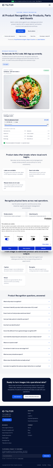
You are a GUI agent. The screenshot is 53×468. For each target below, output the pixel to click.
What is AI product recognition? (12, 301)
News (29, 433)
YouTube (44, 465)
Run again (5, 64)
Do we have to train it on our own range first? (16, 348)
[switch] (20, 239)
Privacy (49, 465)
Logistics (30, 416)
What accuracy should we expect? (13, 354)
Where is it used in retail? (11, 342)
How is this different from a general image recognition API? (20, 331)
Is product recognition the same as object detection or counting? (22, 366)
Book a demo (31, 31)
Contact (30, 435)
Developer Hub (5, 440)
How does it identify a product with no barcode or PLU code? (21, 307)
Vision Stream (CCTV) (7, 433)
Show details (45, 244)
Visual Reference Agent (20, 39)
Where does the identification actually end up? (17, 360)
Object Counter (31, 39)
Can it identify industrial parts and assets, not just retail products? (23, 337)
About (29, 427)
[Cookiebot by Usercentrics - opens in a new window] (45, 219)
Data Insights (5, 438)
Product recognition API (8, 430)
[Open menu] (49, 5)
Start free (20, 31)
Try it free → (39, 1)
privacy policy (20, 458)
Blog (29, 430)
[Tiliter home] (7, 5)
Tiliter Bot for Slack (6, 443)
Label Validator (41, 39)
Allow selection (26, 248)
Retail (29, 413)
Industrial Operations (33, 418)
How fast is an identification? (12, 325)
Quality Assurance (6, 435)
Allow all (43, 248)
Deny (9, 248)
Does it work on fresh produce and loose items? (17, 313)
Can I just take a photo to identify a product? (16, 319)
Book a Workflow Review (32, 396)
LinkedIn (39, 465)
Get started (17, 396)
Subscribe (46, 456)
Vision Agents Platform (7, 427)
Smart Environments (33, 421)
